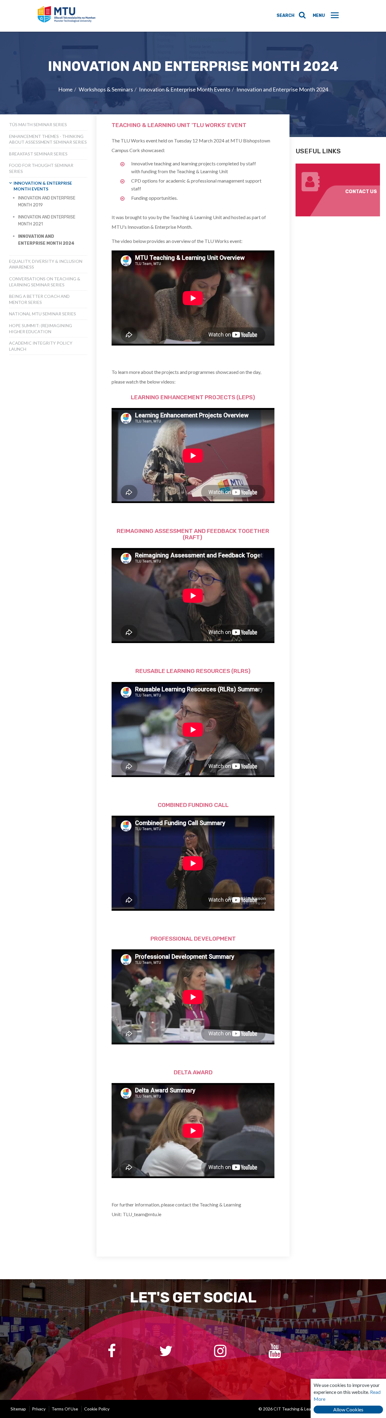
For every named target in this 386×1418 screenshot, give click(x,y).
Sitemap (18, 1408)
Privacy (39, 1408)
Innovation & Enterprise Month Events (184, 89)
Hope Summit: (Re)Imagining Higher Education (40, 328)
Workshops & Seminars (106, 89)
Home (65, 89)
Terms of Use (65, 1408)
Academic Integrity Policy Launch (40, 346)
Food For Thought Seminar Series (41, 168)
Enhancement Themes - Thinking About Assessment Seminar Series (48, 139)
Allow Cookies (348, 1409)
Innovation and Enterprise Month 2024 (282, 89)
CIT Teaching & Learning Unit (66, 16)
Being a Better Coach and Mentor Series (39, 299)
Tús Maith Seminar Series (38, 124)
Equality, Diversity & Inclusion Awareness (45, 264)
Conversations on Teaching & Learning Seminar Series (44, 281)
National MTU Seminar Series (42, 313)
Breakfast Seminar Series (38, 153)
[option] (193, 84)
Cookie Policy (96, 1408)
